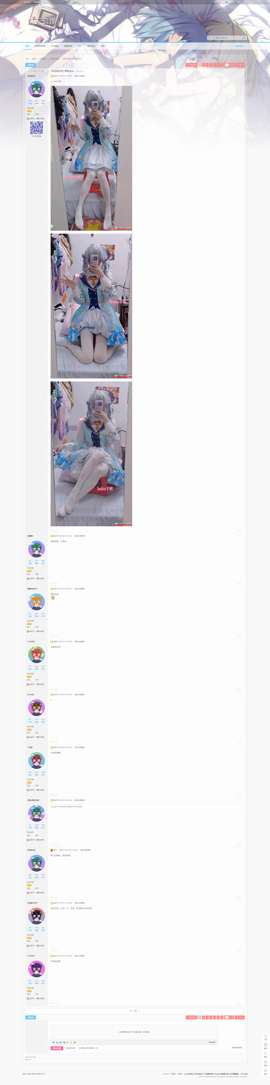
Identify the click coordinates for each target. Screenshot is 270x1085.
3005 (36, 561)
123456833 (31, 956)
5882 (43, 561)
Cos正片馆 (54, 59)
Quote (67, 1042)
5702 (43, 614)
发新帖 (30, 65)
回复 (56, 531)
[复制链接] (80, 71)
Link (64, 1042)
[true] (244, 38)
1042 (30, 101)
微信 (239, 2)
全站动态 (91, 46)
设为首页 (27, 2)
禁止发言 (30, 832)
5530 (43, 981)
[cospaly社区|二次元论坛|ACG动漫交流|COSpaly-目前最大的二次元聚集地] (43, 21)
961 (30, 719)
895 (30, 981)
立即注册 (146, 1032)
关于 (80, 46)
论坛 (27, 46)
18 (30, 825)
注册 (223, 2)
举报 (239, 531)
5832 (43, 928)
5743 (43, 666)
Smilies (74, 1042)
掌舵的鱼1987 (32, 589)
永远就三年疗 (32, 903)
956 (30, 928)
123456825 (31, 642)
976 (30, 561)
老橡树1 (30, 536)
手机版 (173, 1074)
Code (71, 1042)
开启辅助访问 (247, 2)
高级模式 (212, 1042)
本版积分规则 (237, 1048)
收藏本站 (36, 2)
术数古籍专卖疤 (33, 800)
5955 (43, 825)
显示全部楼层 (80, 76)
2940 (36, 825)
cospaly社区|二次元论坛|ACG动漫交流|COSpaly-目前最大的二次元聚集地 (27, 59)
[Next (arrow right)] (29, 1059)
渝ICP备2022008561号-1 (37, 1074)
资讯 (103, 46)
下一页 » (135, 1011)
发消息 (41, 119)
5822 (43, 719)
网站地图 (244, 1074)
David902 (30, 695)
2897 (36, 614)
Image (60, 1042)
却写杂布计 (31, 76)
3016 (36, 719)
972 (30, 666)
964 (30, 772)
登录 (216, 2)
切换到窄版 (244, 2)
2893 (36, 666)
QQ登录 (231, 2)
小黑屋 (179, 1074)
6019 (43, 101)
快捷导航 (239, 46)
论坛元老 (30, 108)
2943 (36, 772)
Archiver (166, 1074)
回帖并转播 (71, 1048)
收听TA (32, 119)
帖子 (210, 38)
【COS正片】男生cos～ (72, 59)
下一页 (238, 65)
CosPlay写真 (40, 46)
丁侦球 (29, 747)
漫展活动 (68, 46)
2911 (36, 981)
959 (30, 614)
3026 (36, 928)
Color (57, 1042)
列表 (265, 1065)
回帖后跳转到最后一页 (89, 1048)
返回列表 (192, 65)
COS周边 (55, 46)
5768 (43, 772)
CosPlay (43, 59)
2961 (36, 101)
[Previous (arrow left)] (26, 1059)
